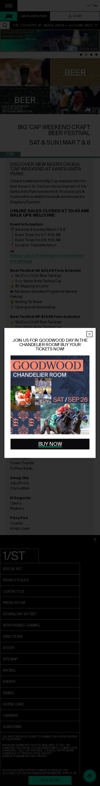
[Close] (89, 334)
